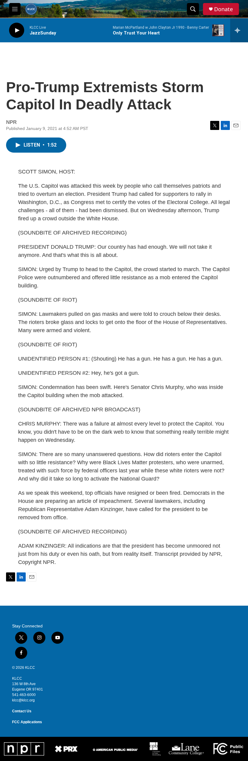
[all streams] (239, 30)
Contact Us (21, 711)
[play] (16, 30)
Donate (223, 9)
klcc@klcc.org (23, 700)
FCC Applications (27, 722)
